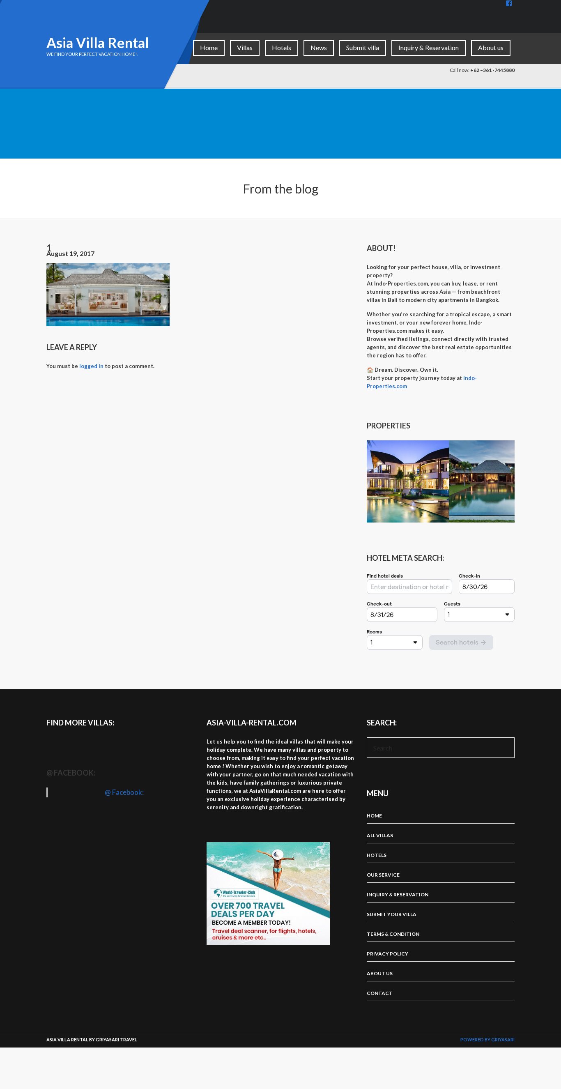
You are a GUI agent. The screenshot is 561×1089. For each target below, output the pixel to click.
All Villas (380, 835)
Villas (245, 47)
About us (491, 47)
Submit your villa (391, 914)
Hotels (281, 47)
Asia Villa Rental (97, 42)
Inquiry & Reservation (428, 47)
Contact (380, 993)
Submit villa (362, 47)
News (318, 47)
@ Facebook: (70, 772)
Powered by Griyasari (487, 1039)
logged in (91, 366)
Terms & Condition (393, 934)
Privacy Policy (387, 954)
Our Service (383, 875)
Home (209, 47)
